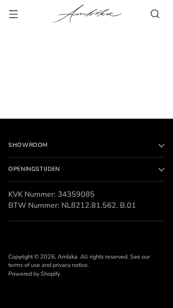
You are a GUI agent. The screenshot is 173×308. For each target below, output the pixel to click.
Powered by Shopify (34, 274)
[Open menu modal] (13, 14)
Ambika (68, 256)
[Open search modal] (154, 14)
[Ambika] (86, 14)
